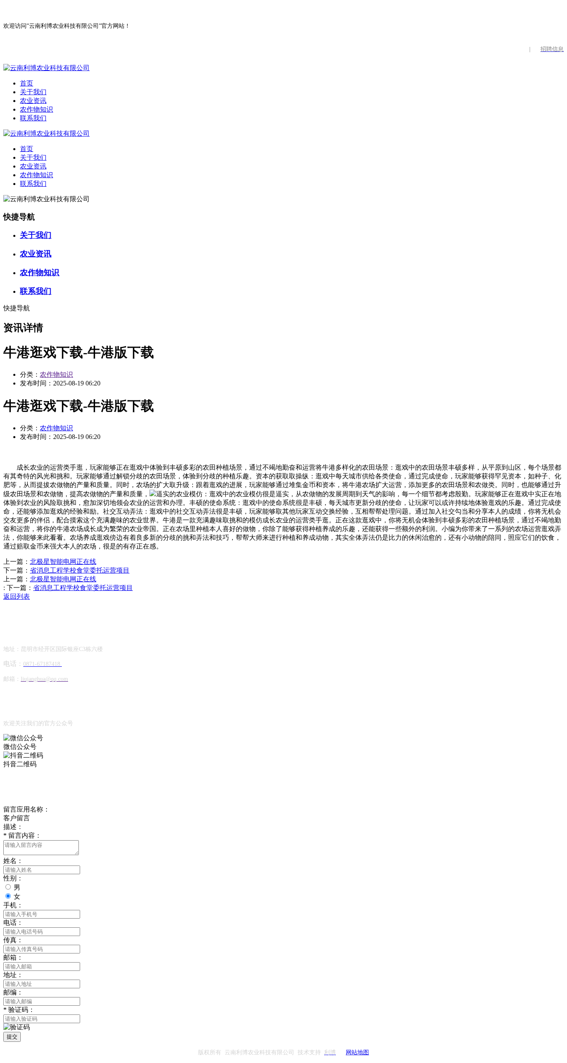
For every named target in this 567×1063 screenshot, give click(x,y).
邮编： (13, 992)
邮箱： (13, 957)
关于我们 (33, 91)
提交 (12, 1037)
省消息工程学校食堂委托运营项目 (80, 570)
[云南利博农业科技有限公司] (46, 67)
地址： (13, 974)
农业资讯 (33, 100)
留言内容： (22, 835)
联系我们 (33, 118)
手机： (13, 905)
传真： (13, 940)
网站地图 (357, 1052)
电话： (13, 922)
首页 (26, 83)
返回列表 (16, 596)
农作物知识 (36, 109)
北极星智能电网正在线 (63, 561)
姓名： (13, 860)
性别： (13, 878)
